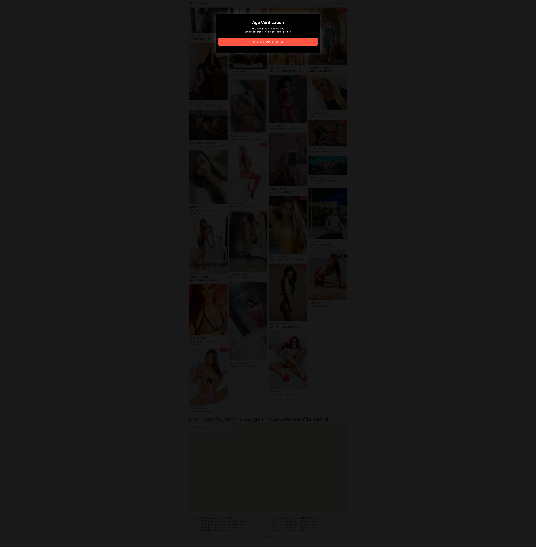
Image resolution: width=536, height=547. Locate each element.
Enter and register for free (268, 41)
